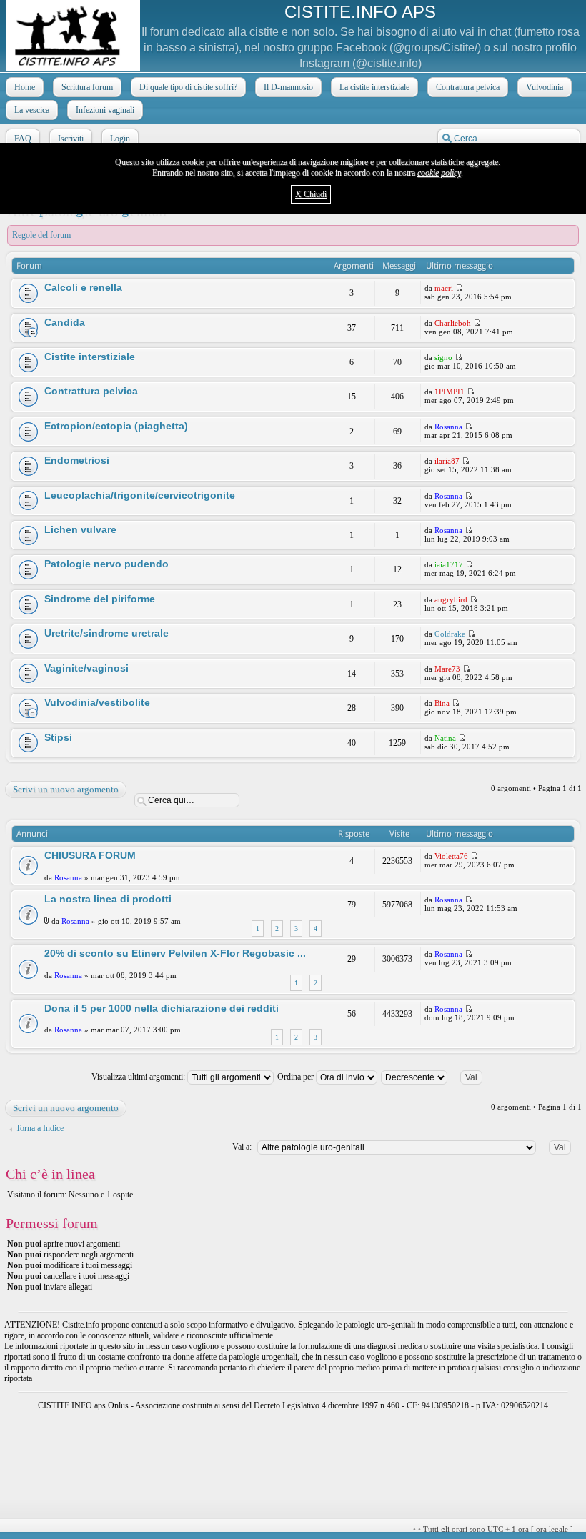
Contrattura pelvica (468, 87)
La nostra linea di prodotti (108, 899)
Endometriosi (76, 460)
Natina (445, 738)
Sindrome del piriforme (99, 598)
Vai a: (242, 1147)
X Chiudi (311, 194)
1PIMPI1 (449, 391)
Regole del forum (41, 235)
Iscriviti (71, 139)
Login (120, 139)
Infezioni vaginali (105, 110)
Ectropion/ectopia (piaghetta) (116, 426)
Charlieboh (452, 323)
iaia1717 (448, 564)
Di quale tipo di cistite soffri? (188, 87)
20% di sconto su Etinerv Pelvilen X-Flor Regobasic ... (175, 953)
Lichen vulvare (80, 529)
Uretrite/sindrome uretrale (106, 633)
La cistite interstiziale (374, 87)
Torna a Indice (40, 1128)
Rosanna (448, 426)
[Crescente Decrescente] (438, 1077)
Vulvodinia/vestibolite (97, 702)
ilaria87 (447, 461)
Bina (442, 703)
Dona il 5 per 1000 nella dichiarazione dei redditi (161, 1008)
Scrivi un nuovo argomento (66, 789)
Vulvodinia (544, 87)
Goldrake (449, 633)
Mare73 (447, 668)
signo (443, 357)
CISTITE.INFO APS (360, 11)
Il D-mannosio (288, 87)
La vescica (31, 110)
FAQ (22, 139)
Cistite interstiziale (89, 356)
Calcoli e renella (83, 287)
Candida (64, 322)
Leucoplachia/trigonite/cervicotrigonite (139, 495)
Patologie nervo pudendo (106, 563)
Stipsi (58, 737)
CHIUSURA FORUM (90, 855)
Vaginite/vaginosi (86, 668)
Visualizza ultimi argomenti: (139, 1077)
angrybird (450, 599)
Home (24, 87)
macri (443, 288)
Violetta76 (451, 856)
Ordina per (296, 1077)
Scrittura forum (87, 87)
